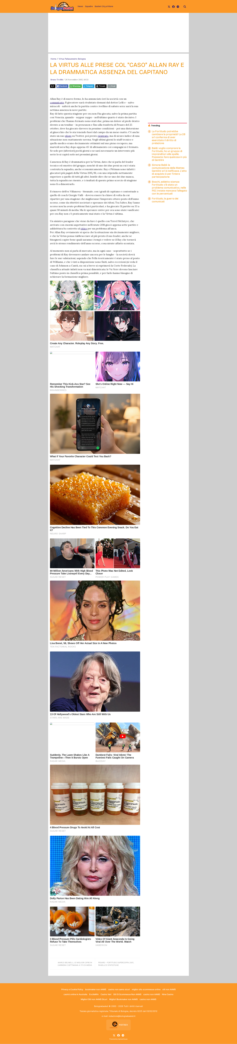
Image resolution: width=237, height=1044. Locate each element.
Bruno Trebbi (56, 79)
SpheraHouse (123, 1039)
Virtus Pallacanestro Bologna (72, 59)
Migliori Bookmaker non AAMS (123, 999)
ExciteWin (94, 994)
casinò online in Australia (75, 994)
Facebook (63, 86)
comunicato (57, 102)
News (80, 6)
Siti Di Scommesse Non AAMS (127, 994)
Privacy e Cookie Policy (72, 989)
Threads (102, 86)
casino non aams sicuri (119, 989)
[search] (185, 6)
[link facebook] (173, 6)
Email (113, 86)
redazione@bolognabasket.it (122, 1016)
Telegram (89, 86)
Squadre (89, 6)
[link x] (169, 6)
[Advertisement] (118, 35)
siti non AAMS (169, 989)
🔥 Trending (154, 125)
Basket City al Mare (104, 6)
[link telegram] (178, 6)
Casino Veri (106, 994)
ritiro (84, 228)
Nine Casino (167, 994)
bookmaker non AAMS (95, 989)
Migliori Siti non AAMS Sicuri (94, 999)
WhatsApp (76, 86)
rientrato (103, 135)
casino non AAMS (151, 994)
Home (53, 59)
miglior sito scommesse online (146, 989)
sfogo (68, 135)
